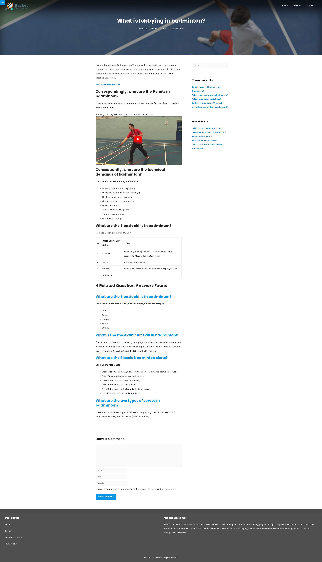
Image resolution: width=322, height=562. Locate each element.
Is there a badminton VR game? (207, 103)
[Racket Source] (16, 6)
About (8, 524)
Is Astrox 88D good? (202, 136)
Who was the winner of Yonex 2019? (209, 132)
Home (285, 5)
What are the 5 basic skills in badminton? (133, 296)
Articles (310, 5)
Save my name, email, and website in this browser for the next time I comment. (137, 489)
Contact (8, 531)
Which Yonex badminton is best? (208, 128)
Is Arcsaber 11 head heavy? (204, 140)
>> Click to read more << (108, 84)
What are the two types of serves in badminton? (128, 403)
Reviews (297, 5)
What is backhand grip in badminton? (210, 95)
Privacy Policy (11, 544)
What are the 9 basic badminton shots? (132, 357)
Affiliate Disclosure (13, 537)
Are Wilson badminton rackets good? (210, 107)
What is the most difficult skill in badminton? (137, 335)
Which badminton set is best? (206, 99)
